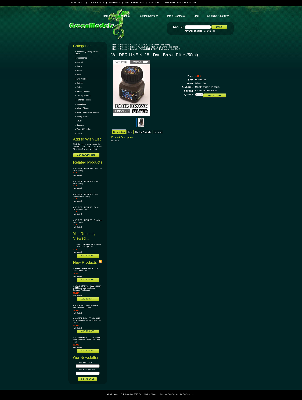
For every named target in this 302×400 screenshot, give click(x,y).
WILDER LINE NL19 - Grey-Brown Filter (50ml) (86, 208)
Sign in (168, 2)
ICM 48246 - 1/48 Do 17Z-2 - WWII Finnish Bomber (86, 306)
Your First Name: (85, 362)
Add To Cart (87, 255)
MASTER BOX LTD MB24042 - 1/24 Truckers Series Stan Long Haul (87, 340)
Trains (79, 133)
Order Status (96, 2)
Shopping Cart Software (170, 394)
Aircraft (80, 62)
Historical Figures (84, 100)
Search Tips (209, 31)
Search (178, 26)
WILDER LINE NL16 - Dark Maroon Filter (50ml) (85, 195)
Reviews (158, 132)
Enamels (134, 49)
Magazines (81, 104)
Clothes (80, 83)
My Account (77, 2)
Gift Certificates (134, 2)
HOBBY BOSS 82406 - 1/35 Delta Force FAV (85, 270)
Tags (130, 132)
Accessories (82, 58)
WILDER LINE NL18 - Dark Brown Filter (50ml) (89, 245)
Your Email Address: (86, 370)
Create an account (186, 2)
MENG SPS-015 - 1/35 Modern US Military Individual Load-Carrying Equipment (87, 288)
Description (119, 132)
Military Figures (83, 108)
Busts (79, 75)
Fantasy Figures (84, 91)
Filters (132, 47)
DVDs (79, 87)
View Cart (154, 2)
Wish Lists (114, 2)
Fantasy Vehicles (84, 96)
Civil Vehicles (82, 79)
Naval (79, 121)
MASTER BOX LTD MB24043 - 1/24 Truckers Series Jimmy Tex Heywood (87, 320)
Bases (79, 66)
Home (114, 45)
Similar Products (143, 132)
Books (79, 70)
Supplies (80, 125)
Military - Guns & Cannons (88, 112)
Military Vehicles (83, 117)
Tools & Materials (84, 129)
